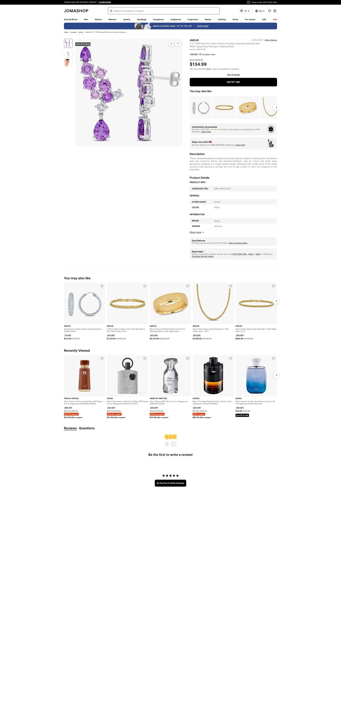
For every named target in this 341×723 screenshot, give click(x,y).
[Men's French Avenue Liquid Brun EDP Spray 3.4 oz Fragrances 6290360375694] (101, 358)
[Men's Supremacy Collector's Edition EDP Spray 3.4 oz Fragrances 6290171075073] (144, 358)
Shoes (235, 19)
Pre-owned (250, 19)
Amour (81, 32)
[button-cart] (274, 10)
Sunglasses (158, 19)
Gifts (264, 19)
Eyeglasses (176, 19)
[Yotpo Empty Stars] (257, 40)
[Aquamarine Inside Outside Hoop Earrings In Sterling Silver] (101, 286)
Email (250, 254)
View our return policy (238, 243)
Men (86, 19)
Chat (258, 254)
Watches (112, 19)
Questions (87, 428)
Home (66, 32)
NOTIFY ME (233, 82)
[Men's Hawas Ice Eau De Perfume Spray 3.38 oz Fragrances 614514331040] (273, 358)
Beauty (208, 19)
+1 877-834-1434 (239, 254)
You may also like (201, 91)
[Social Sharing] (171, 43)
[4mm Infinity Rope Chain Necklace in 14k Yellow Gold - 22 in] (230, 286)
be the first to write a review (170, 483)
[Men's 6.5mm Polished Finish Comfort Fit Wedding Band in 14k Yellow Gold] (187, 286)
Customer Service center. (203, 256)
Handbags (141, 19)
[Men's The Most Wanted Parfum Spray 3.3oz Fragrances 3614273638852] (230, 358)
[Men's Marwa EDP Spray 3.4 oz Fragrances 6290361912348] (187, 358)
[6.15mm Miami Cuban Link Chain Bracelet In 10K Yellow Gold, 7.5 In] (144, 286)
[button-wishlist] (269, 10)
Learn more (206, 132)
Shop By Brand (70, 19)
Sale (275, 19)
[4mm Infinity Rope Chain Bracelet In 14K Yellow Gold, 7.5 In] (273, 286)
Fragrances (193, 19)
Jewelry (126, 19)
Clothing (222, 19)
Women (98, 19)
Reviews (70, 428)
